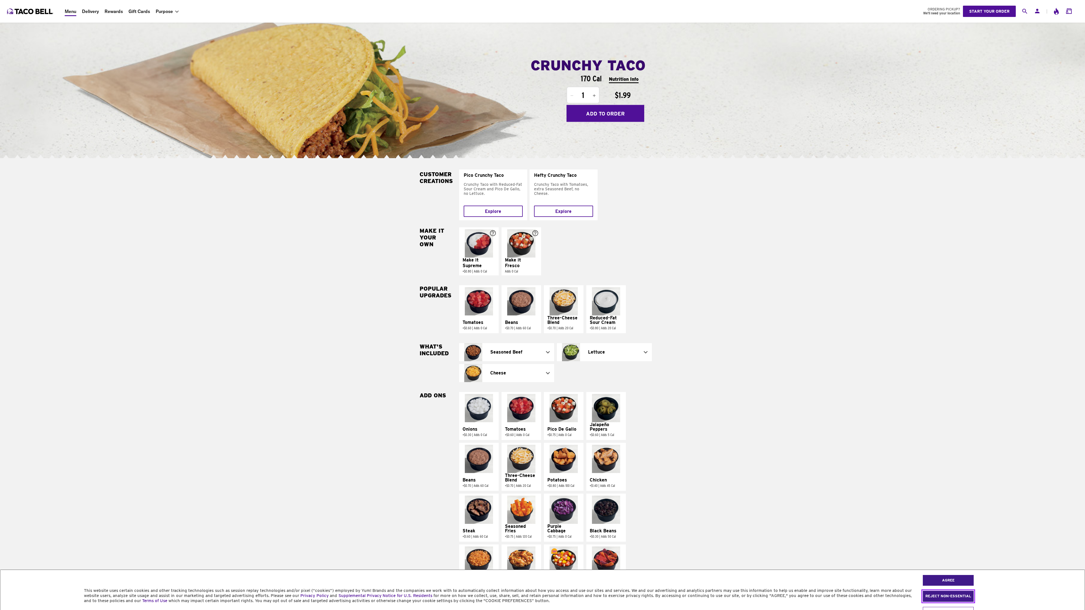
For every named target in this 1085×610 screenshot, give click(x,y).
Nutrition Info (624, 79)
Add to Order (605, 113)
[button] (479, 251)
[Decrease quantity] (572, 95)
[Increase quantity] (594, 95)
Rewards (114, 11)
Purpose (164, 11)
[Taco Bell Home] (31, 11)
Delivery (90, 11)
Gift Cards (139, 11)
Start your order (989, 11)
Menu (70, 11)
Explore (493, 211)
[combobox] (506, 352)
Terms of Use (154, 600)
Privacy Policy (314, 595)
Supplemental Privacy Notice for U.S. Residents (385, 595)
